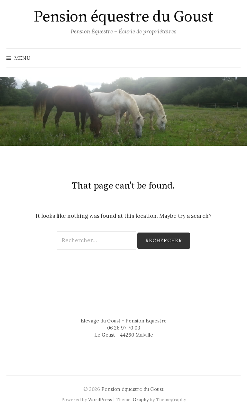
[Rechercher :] (97, 240)
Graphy (141, 399)
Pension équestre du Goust (123, 17)
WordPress (100, 399)
